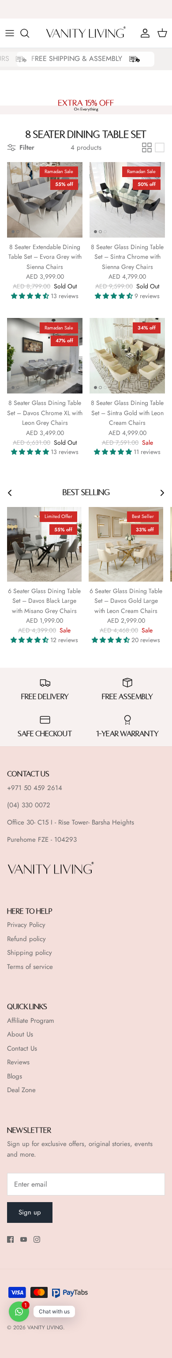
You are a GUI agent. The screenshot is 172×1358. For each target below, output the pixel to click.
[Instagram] (37, 1239)
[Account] (143, 33)
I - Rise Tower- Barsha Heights (92, 822)
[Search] (29, 33)
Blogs (14, 1076)
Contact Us (22, 1048)
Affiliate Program (30, 1020)
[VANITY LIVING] (86, 33)
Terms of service (30, 967)
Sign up (30, 1212)
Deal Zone (21, 1090)
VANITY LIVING (45, 1328)
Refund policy (26, 939)
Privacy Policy (26, 925)
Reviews (18, 1062)
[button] (31, 295)
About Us (20, 1034)
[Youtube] (23, 1239)
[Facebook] (10, 1239)
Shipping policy (29, 952)
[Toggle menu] (9, 33)
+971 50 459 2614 (34, 788)
